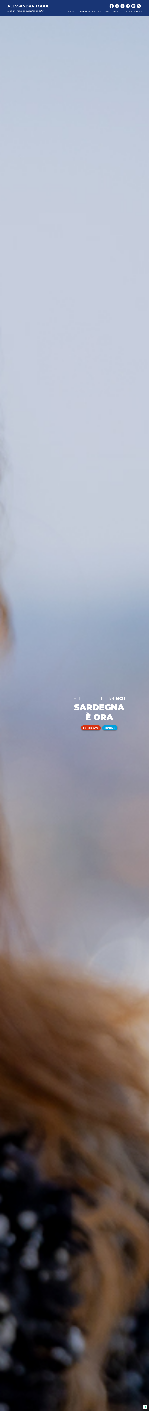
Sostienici (116, 11)
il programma (90, 728)
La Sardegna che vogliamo (90, 11)
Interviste (127, 11)
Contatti (138, 11)
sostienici (109, 728)
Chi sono (72, 11)
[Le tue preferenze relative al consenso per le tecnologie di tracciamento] (145, 1407)
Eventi (107, 11)
